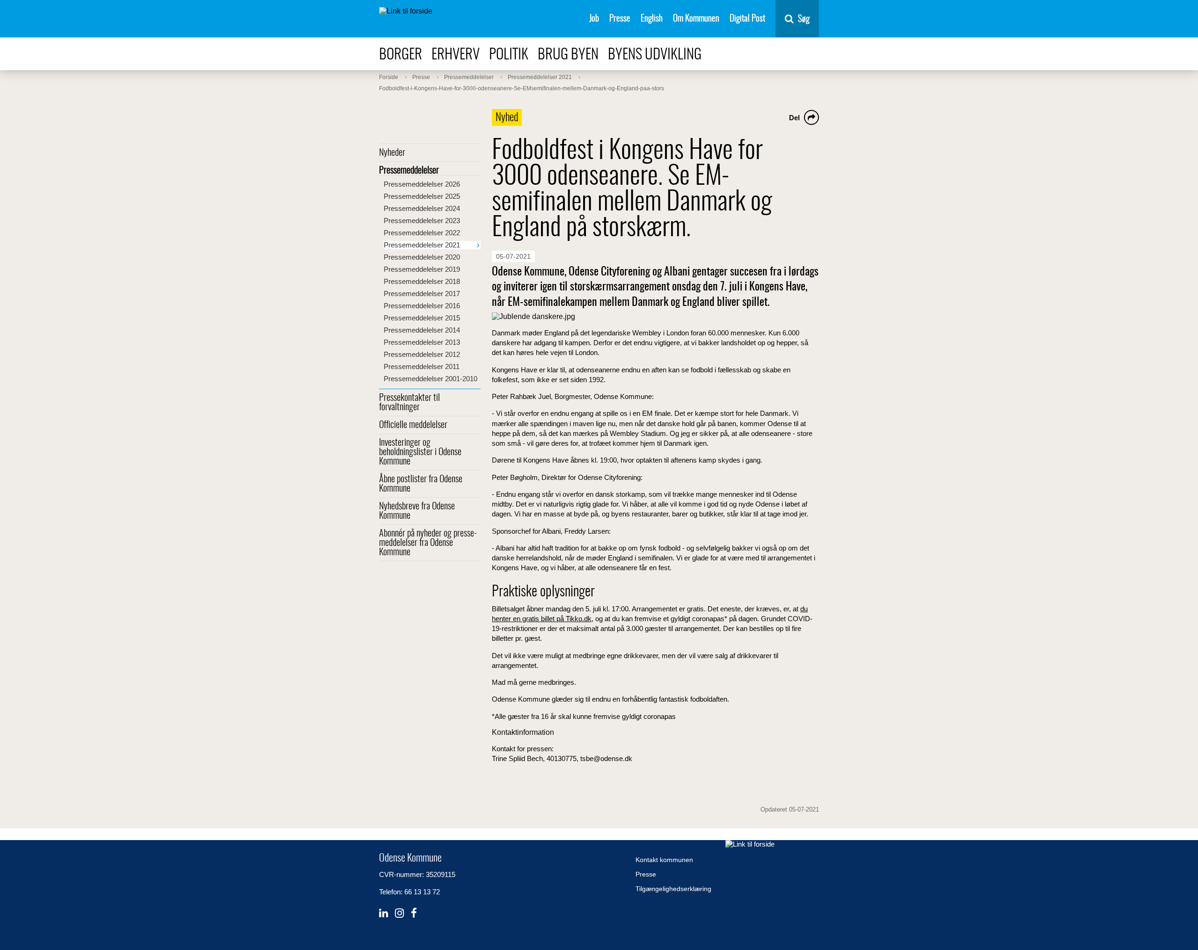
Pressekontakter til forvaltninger (409, 402)
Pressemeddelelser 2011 (422, 366)
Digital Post (747, 19)
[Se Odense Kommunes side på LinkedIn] (383, 913)
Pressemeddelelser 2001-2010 (430, 379)
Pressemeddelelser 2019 (422, 269)
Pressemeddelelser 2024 (422, 208)
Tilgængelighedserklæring (673, 888)
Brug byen (568, 55)
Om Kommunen (696, 19)
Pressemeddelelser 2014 (422, 330)
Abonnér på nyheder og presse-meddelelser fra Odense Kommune (428, 543)
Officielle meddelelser (413, 425)
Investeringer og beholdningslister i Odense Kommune (420, 452)
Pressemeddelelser (409, 170)
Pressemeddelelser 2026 (422, 184)
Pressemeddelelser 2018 (422, 281)
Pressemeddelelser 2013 (422, 342)
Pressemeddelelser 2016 (422, 306)
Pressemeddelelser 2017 (422, 293)
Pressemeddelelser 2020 (422, 257)
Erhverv (455, 55)
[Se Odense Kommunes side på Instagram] (399, 913)
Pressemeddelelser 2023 (422, 221)
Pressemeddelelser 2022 (422, 233)
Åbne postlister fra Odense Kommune (420, 484)
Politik (508, 55)
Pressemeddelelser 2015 (422, 318)
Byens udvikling (654, 55)
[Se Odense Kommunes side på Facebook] (414, 913)
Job (594, 19)
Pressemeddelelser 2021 (422, 245)
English (652, 19)
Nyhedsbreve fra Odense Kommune (417, 511)
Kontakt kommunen (664, 859)
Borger (400, 55)
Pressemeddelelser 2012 (422, 354)
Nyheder (392, 153)
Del (794, 118)
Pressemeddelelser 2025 (422, 196)
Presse (619, 19)
